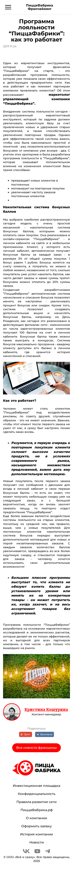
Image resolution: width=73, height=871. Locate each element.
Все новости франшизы (36, 748)
